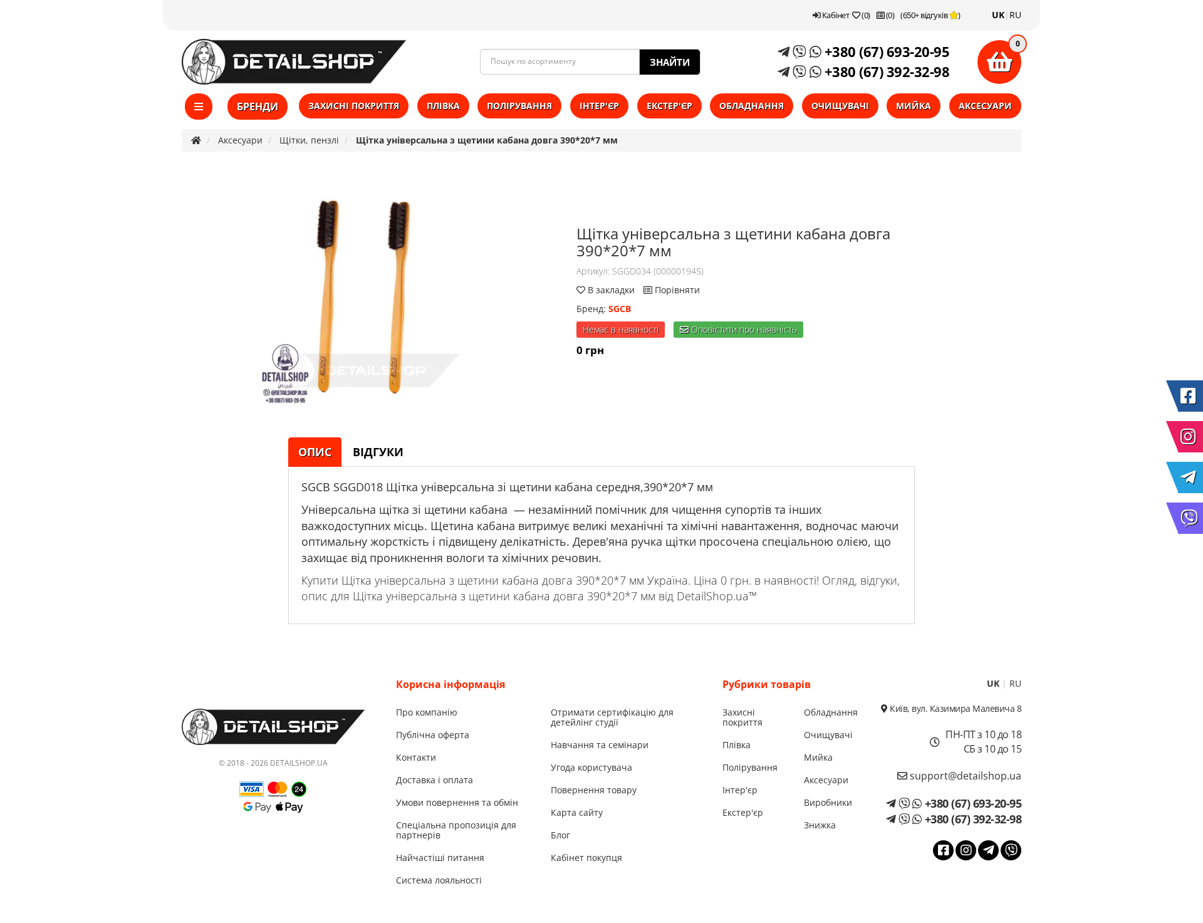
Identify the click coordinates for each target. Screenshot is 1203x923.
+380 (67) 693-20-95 (885, 51)
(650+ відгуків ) (930, 15)
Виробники (828, 802)
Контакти (416, 757)
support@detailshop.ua (964, 776)
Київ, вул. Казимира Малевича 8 (954, 708)
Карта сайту (577, 812)
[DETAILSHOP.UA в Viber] (1190, 518)
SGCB (619, 309)
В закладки (611, 290)
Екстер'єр (669, 106)
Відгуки (378, 451)
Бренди (257, 106)
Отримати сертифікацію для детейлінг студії (612, 717)
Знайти (670, 62)
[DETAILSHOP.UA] (294, 62)
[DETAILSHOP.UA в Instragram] (1190, 436)
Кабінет (834, 15)
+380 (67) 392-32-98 (885, 71)
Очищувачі (840, 106)
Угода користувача (591, 767)
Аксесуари (985, 106)
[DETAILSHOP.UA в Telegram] (1190, 477)
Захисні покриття (353, 106)
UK (998, 15)
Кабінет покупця (586, 857)
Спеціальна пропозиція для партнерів (456, 830)
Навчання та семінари (599, 745)
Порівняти (676, 290)
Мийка (913, 106)
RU (1015, 15)
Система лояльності (439, 880)
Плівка (443, 106)
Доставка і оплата (434, 780)
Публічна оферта (432, 735)
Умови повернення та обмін (457, 802)
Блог (560, 835)
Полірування (519, 106)
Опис (314, 451)
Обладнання (751, 106)
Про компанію (426, 712)
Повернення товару (594, 790)
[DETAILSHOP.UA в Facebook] (1190, 396)
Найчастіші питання (440, 857)
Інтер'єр (599, 106)
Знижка (820, 825)
